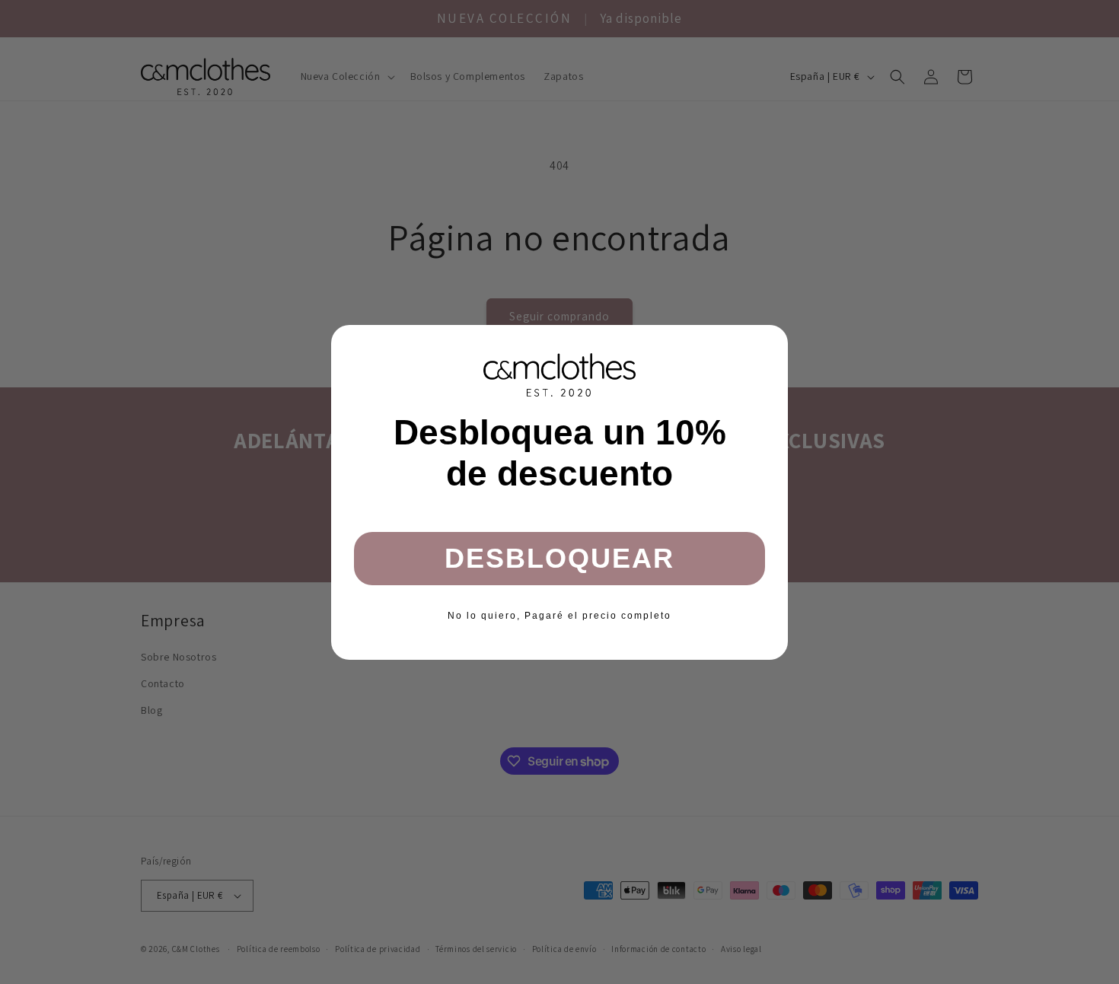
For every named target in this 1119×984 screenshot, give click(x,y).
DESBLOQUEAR (559, 558)
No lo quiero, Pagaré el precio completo (559, 615)
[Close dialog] (771, 342)
